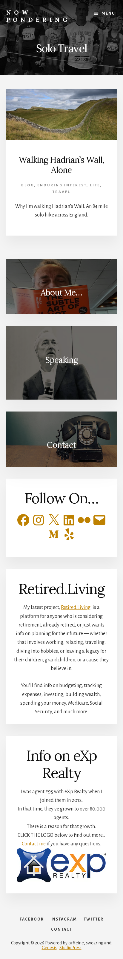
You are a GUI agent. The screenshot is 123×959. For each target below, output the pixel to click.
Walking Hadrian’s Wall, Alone (61, 164)
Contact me (34, 844)
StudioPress (70, 947)
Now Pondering (38, 16)
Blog (27, 185)
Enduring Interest (62, 185)
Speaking (61, 360)
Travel (61, 192)
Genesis (49, 947)
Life (95, 185)
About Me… (61, 292)
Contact (61, 445)
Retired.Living (75, 607)
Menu (108, 13)
